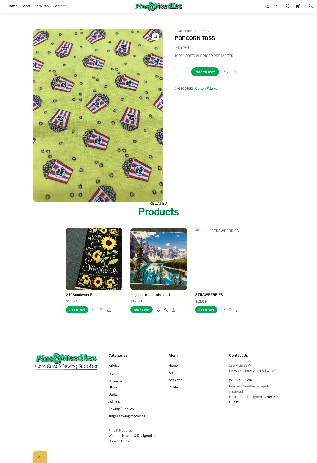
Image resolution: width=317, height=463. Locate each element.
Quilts (113, 394)
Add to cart (205, 72)
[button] (155, 36)
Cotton (204, 31)
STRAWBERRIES (209, 295)
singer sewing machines (126, 416)
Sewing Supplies (121, 409)
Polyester (115, 381)
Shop (173, 373)
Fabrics (190, 31)
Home (179, 31)
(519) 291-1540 (240, 380)
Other (113, 387)
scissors (114, 401)
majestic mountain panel (150, 295)
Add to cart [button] (77, 309)
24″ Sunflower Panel (82, 295)
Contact (175, 387)
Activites (175, 380)
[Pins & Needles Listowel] (159, 6)
